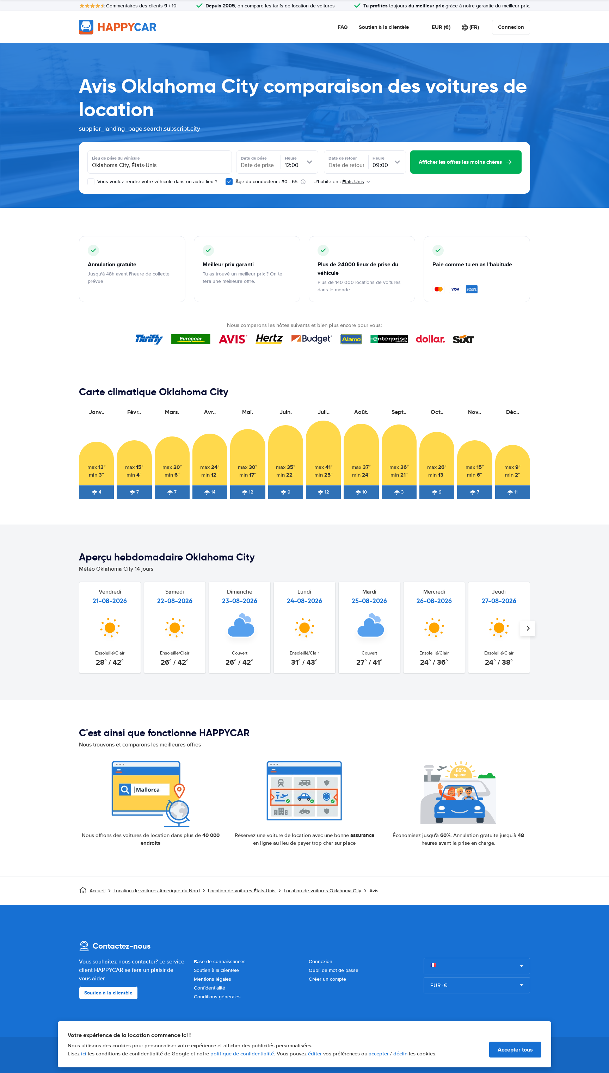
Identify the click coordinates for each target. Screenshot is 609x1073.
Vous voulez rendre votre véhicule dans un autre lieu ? (156, 182)
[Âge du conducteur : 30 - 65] (229, 181)
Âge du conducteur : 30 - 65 (266, 182)
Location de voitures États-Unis (242, 891)
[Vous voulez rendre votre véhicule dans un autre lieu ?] (90, 181)
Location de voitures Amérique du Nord (156, 891)
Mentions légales (212, 979)
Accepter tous (515, 1050)
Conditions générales (217, 997)
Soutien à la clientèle (384, 27)
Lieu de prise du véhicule (116, 158)
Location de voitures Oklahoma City (322, 891)
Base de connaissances (220, 962)
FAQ (342, 27)
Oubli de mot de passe (333, 970)
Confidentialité (209, 988)
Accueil (97, 891)
